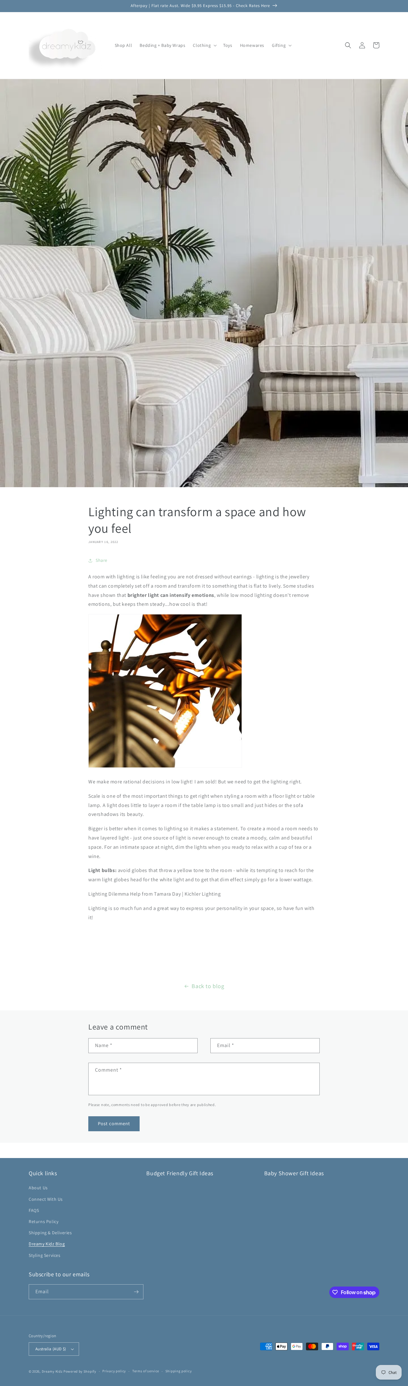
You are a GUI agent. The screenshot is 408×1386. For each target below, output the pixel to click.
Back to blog (208, 986)
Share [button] (101, 560)
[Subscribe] (136, 1291)
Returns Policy (43, 1221)
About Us (38, 1188)
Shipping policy (178, 1371)
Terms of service (145, 1371)
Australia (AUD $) (50, 1349)
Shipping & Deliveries (50, 1233)
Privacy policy (114, 1371)
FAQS (34, 1210)
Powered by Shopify (79, 1371)
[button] (204, 45)
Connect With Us (46, 1199)
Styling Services (45, 1255)
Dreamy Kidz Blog (47, 1244)
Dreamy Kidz (52, 1371)
